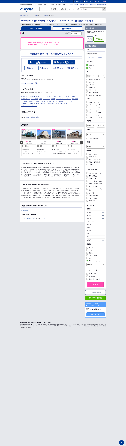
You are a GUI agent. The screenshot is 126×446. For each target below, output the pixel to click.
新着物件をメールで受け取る (98, 39)
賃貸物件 (91, 65)
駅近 (55, 96)
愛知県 (33, 117)
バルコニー (45, 96)
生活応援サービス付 (94, 279)
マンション (30, 83)
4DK (99, 115)
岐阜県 (36, 15)
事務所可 (51, 101)
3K (98, 110)
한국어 (86, 4)
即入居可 (38, 96)
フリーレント (92, 90)
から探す (40, 62)
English (71, 4)
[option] (28, 142)
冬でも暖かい (92, 193)
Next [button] (81, 142)
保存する (90, 39)
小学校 (90, 253)
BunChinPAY (92, 274)
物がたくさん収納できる (95, 183)
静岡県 (28, 117)
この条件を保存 (95, 292)
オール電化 (24, 101)
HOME (44, 9)
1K (98, 102)
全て (40, 15)
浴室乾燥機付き (25, 99)
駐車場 (23, 96)
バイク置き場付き (60, 101)
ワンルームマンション (62, 103)
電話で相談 (63, 9)
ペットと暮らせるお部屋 (95, 181)
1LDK (99, 104)
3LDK (99, 112)
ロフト (46, 101)
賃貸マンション (93, 154)
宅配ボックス (39, 101)
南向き (51, 96)
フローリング (61, 96)
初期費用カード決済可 (95, 95)
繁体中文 (82, 4)
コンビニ (29, 218)
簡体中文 (76, 4)
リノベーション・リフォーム (29, 106)
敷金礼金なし (51, 103)
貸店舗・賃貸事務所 (94, 162)
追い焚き (68, 96)
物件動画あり (92, 200)
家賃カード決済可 (93, 92)
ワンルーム (92, 102)
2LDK (90, 110)
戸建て (36, 83)
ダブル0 (91, 68)
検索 (104, 9)
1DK (90, 104)
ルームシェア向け (93, 186)
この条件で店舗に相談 (95, 298)
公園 (44, 218)
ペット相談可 (34, 99)
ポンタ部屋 (92, 276)
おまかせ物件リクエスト (67, 1)
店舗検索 (53, 9)
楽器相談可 (44, 103)
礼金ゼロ (91, 85)
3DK (90, 112)
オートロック (46, 99)
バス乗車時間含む (93, 138)
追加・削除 (91, 57)
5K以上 (100, 117)
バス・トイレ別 (30, 96)
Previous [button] (21, 142)
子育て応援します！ (94, 176)
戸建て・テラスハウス (95, 159)
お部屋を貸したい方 (101, 4)
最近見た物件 (89, 1)
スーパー (23, 218)
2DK (99, 107)
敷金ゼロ (91, 82)
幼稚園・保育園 (93, 255)
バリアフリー (69, 101)
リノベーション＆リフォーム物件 (96, 189)
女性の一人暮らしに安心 (95, 173)
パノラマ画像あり (93, 198)
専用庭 (53, 99)
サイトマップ (93, 4)
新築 (40, 99)
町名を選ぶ (101, 57)
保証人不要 (75, 99)
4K (89, 115)
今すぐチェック (95, 314)
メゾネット (32, 101)
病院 (34, 218)
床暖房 (37, 103)
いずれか (100, 261)
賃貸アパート (92, 157)
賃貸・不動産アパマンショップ (26, 15)
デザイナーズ (25, 103)
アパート (23, 83)
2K (89, 107)
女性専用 (32, 103)
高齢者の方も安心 (93, 195)
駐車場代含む (92, 87)
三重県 (37, 117)
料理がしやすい (93, 178)
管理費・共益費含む (94, 79)
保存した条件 (79, 1)
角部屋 (73, 96)
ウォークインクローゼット (63, 99)
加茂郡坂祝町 (46, 15)
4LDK (90, 117)
